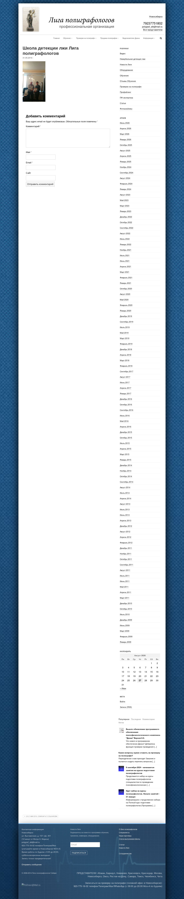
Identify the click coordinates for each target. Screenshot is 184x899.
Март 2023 (124, 205)
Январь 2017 (125, 393)
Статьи (123, 103)
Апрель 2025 (125, 156)
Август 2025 (125, 150)
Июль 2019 (125, 327)
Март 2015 (124, 454)
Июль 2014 (125, 492)
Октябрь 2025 (126, 145)
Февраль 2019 (126, 343)
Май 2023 (124, 200)
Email (29, 162)
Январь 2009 (125, 642)
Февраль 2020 (126, 305)
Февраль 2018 (126, 365)
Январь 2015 (125, 459)
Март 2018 (124, 360)
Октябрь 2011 (126, 559)
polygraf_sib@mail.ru (152, 26)
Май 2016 (124, 421)
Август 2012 (125, 531)
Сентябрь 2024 (126, 172)
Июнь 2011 (125, 581)
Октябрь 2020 (126, 288)
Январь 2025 (125, 161)
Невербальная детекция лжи (132, 59)
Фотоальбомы (126, 108)
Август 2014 (125, 487)
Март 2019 (124, 338)
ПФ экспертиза (126, 97)
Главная (56, 38)
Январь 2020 (125, 310)
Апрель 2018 (125, 354)
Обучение (67, 38)
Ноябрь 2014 (125, 470)
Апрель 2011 (125, 592)
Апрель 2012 (125, 537)
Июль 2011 (125, 575)
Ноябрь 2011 (125, 553)
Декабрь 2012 (126, 526)
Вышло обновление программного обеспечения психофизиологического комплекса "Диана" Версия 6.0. (143, 733)
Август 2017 (125, 376)
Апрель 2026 (125, 128)
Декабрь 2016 (126, 399)
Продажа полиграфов (108, 38)
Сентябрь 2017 (126, 371)
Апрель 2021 (125, 266)
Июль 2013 (125, 509)
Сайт (28, 172)
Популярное (124, 719)
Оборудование (126, 70)
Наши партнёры (125, 835)
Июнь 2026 (125, 122)
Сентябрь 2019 (126, 321)
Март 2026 (124, 134)
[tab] (124, 719)
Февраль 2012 (126, 542)
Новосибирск (155, 16)
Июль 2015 (125, 443)
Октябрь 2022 (126, 222)
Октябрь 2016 (126, 404)
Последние (136, 719)
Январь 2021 (125, 283)
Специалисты (124, 832)
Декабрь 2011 (126, 548)
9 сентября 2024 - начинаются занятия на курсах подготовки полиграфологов (140, 770)
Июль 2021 (125, 255)
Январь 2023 (125, 211)
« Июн (123, 688)
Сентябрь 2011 (126, 564)
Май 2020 (124, 299)
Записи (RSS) (126, 707)
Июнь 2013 (125, 515)
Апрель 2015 (125, 448)
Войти (122, 701)
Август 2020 (125, 294)
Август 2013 (125, 503)
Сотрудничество (125, 853)
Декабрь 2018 (126, 349)
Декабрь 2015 (126, 432)
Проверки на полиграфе (85, 38)
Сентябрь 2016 (126, 410)
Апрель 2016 (125, 426)
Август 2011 (125, 570)
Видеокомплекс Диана (131, 38)
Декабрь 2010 (126, 603)
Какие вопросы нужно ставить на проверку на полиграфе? (139, 754)
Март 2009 (124, 631)
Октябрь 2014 (126, 476)
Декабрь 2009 (126, 619)
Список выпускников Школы (129, 839)
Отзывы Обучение (128, 81)
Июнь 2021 (125, 261)
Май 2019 (124, 332)
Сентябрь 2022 (126, 227)
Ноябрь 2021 (125, 249)
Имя (29, 152)
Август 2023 (125, 194)
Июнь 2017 (125, 382)
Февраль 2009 (126, 636)
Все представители (152, 29)
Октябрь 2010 (126, 608)
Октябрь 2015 (126, 437)
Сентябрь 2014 (126, 481)
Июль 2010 (125, 614)
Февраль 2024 (126, 183)
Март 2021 (124, 272)
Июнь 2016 (125, 415)
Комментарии (149, 719)
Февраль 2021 (126, 277)
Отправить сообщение (32, 864)
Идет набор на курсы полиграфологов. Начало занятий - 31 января (143, 794)
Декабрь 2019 (126, 316)
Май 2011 (124, 586)
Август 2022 (125, 233)
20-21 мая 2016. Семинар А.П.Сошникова (41, 816)
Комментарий (33, 126)
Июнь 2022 (125, 238)
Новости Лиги (126, 64)
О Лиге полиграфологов (128, 829)
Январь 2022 (125, 244)
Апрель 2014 (125, 498)
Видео (122, 53)
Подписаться (79, 852)
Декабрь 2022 (126, 216)
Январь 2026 (125, 139)
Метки (121, 722)
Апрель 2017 (125, 388)
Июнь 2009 (125, 625)
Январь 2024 (125, 189)
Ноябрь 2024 (125, 167)
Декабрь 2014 (126, 465)
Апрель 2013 (125, 520)
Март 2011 (124, 597)
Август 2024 (125, 178)
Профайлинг (125, 92)
